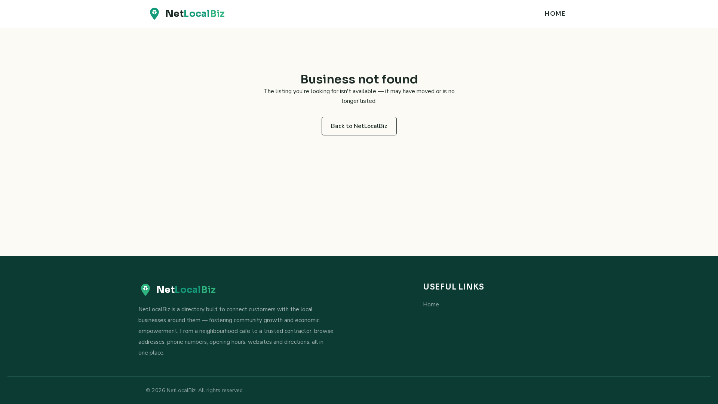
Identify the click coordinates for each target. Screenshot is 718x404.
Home (554, 14)
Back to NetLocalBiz (359, 126)
